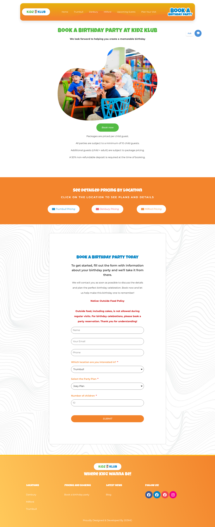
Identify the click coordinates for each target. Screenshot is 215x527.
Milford (107, 12)
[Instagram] (173, 494)
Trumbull (78, 12)
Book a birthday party (76, 494)
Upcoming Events (126, 12)
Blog (108, 494)
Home (65, 12)
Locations (32, 485)
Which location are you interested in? (94, 362)
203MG (128, 520)
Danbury (93, 12)
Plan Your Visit (148, 12)
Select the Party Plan (84, 379)
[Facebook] (149, 494)
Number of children (83, 395)
